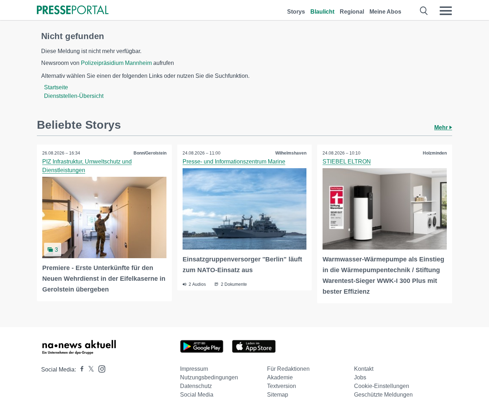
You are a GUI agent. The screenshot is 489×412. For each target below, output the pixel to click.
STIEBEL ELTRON (347, 161)
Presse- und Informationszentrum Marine (234, 161)
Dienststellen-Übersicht (73, 96)
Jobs (360, 377)
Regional (352, 12)
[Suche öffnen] (424, 11)
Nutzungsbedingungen (209, 377)
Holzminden (435, 153)
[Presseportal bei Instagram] (99, 368)
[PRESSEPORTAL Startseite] (72, 10)
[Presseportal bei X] (89, 369)
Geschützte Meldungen (383, 395)
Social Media (196, 395)
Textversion (281, 386)
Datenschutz (196, 386)
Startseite (56, 87)
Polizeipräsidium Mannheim (116, 63)
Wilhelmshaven (290, 153)
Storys (296, 12)
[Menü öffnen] (445, 11)
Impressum (194, 369)
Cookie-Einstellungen (381, 386)
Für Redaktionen (288, 369)
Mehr (441, 127)
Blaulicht (322, 12)
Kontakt (363, 369)
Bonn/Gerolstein (150, 153)
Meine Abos (385, 12)
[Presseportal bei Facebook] (80, 369)
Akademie (280, 377)
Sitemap (277, 395)
